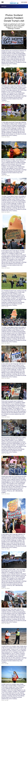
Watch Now (23, 2)
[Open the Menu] (2, 2)
